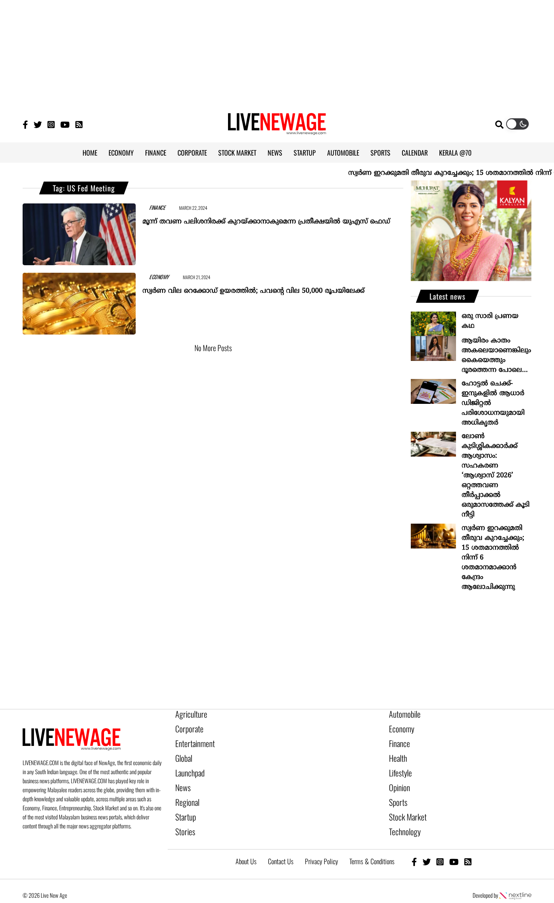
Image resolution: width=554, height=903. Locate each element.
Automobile (402, 713)
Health (396, 752)
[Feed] (467, 844)
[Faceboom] (25, 124)
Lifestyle (399, 765)
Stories (183, 816)
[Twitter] (38, 124)
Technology (401, 816)
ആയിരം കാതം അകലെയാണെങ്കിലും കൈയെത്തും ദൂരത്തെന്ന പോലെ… (496, 355)
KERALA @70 (455, 152)
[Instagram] (51, 124)
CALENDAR (415, 152)
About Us (246, 844)
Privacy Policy (321, 844)
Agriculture (188, 713)
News (181, 777)
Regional (185, 790)
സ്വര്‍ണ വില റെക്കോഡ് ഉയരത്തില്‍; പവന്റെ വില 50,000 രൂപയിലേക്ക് (253, 287)
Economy (399, 726)
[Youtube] (65, 124)
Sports (396, 790)
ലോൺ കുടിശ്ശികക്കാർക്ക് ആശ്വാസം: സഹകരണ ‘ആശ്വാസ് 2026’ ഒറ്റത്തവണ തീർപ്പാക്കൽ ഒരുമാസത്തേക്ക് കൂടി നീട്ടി (496, 475)
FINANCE (155, 152)
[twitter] (426, 844)
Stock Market (404, 803)
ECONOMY (121, 152)
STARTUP (305, 152)
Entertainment (191, 739)
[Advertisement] (277, 52)
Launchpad (187, 765)
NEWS (275, 152)
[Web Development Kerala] (515, 878)
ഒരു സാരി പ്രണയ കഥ (490, 321)
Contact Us (281, 844)
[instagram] (440, 844)
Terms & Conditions (372, 844)
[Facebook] (414, 844)
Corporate (186, 726)
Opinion (397, 777)
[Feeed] (79, 124)
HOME (90, 152)
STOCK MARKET (237, 152)
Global (182, 752)
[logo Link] (277, 130)
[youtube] (454, 844)
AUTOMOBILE (343, 152)
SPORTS (380, 152)
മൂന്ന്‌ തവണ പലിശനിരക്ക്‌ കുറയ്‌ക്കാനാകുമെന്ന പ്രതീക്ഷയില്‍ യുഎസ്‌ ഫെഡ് (266, 218)
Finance (397, 739)
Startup (183, 803)
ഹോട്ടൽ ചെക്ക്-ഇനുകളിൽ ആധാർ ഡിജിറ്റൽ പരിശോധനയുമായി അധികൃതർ (493, 403)
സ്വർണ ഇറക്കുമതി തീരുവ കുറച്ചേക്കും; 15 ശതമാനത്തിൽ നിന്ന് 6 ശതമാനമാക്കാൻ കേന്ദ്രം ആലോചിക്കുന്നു (493, 557)
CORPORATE (192, 152)
